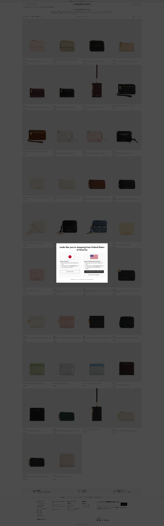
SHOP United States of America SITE (94, 271)
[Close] (106, 245)
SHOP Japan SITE (69, 271)
